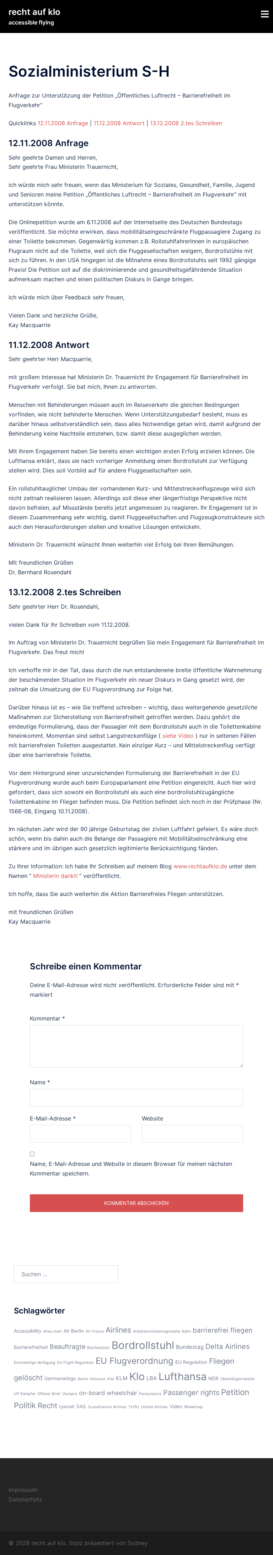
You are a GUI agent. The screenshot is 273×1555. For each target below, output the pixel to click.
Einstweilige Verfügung (34, 1362)
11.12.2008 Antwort (119, 123)
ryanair (67, 1406)
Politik (25, 1405)
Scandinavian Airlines (107, 1407)
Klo (137, 1376)
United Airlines (154, 1407)
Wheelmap (193, 1407)
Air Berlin (74, 1331)
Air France (95, 1331)
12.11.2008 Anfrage (63, 123)
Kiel (110, 1379)
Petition (235, 1392)
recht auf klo (34, 12)
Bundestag (190, 1347)
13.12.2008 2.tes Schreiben (186, 123)
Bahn (186, 1331)
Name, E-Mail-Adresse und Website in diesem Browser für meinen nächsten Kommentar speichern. (131, 1168)
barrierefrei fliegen (222, 1330)
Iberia (82, 1379)
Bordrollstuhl (143, 1345)
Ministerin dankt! (56, 875)
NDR (213, 1378)
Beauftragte (67, 1346)
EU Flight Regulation (75, 1362)
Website (152, 1118)
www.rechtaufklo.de (201, 866)
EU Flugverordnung (134, 1361)
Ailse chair (52, 1331)
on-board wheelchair (108, 1392)
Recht (47, 1405)
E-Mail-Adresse (53, 1118)
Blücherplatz (98, 1347)
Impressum (23, 1489)
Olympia (69, 1393)
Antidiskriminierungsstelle (156, 1331)
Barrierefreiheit (31, 1347)
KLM (122, 1378)
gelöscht (28, 1377)
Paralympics (150, 1393)
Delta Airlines (227, 1346)
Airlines (118, 1329)
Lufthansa (183, 1376)
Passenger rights (191, 1392)
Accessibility (27, 1331)
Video (176, 1406)
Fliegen (221, 1361)
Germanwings (60, 1378)
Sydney (138, 1542)
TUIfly (133, 1407)
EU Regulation (191, 1362)
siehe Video (179, 735)
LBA (151, 1378)
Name (40, 1082)
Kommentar (47, 1018)
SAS (81, 1406)
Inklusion (98, 1379)
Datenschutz (25, 1499)
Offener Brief (48, 1393)
